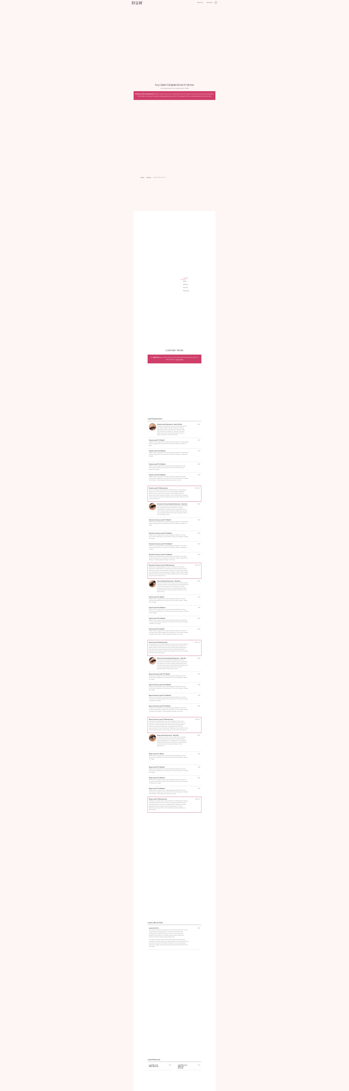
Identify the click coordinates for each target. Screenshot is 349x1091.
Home (142, 177)
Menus (149, 177)
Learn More (179, 359)
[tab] (183, 278)
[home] (137, 2)
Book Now (209, 2)
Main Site (200, 2)
